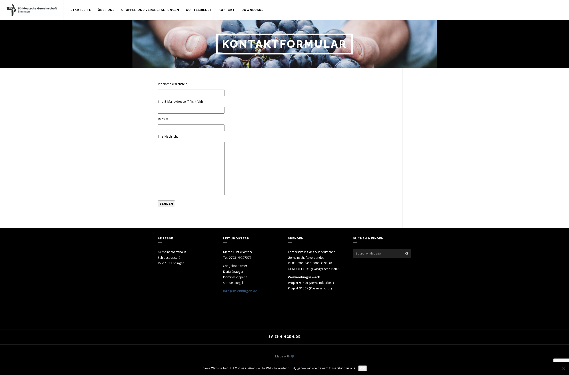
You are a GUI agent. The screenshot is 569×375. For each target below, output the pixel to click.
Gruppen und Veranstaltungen (150, 10)
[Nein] (563, 368)
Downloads (252, 10)
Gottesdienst (199, 10)
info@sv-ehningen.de (240, 291)
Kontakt (227, 10)
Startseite (80, 10)
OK (362, 368)
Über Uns (106, 10)
